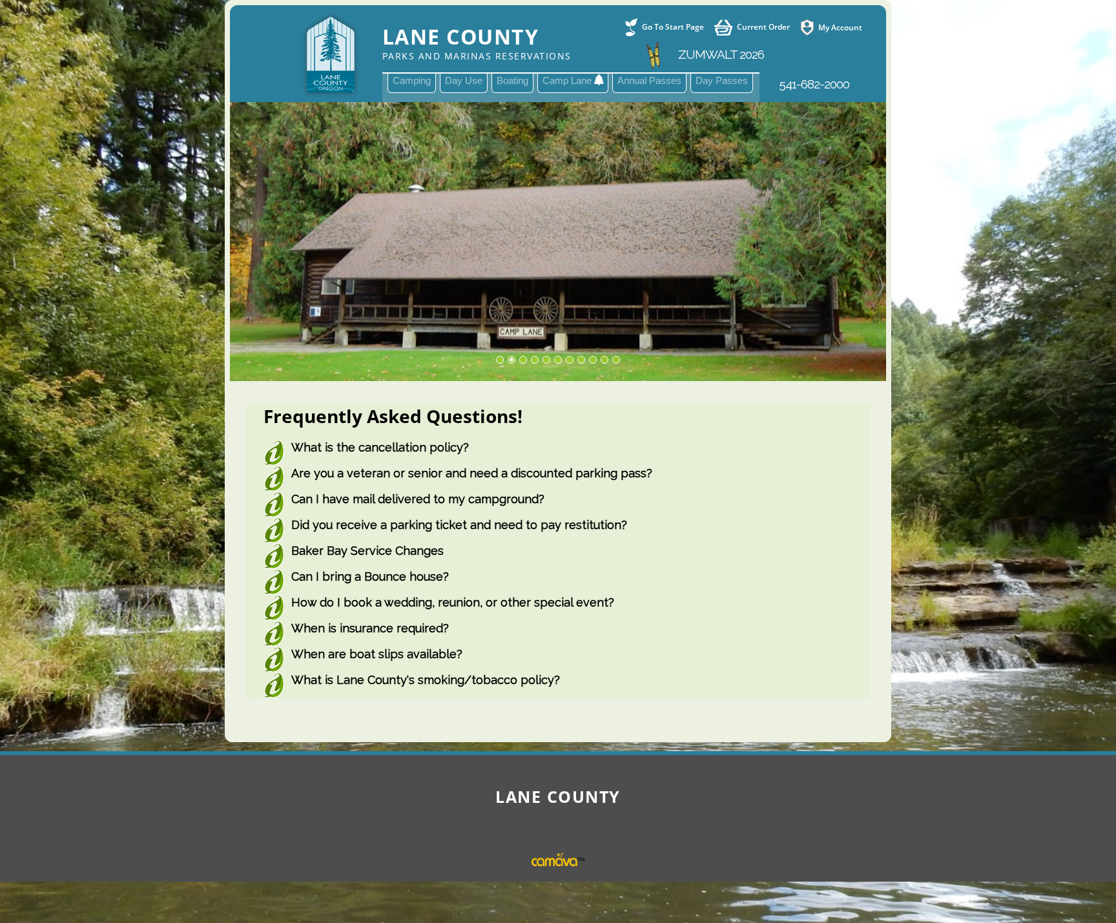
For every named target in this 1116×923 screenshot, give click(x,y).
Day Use (463, 80)
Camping (412, 80)
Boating (512, 80)
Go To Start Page (673, 27)
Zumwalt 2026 (720, 54)
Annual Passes (649, 80)
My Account (840, 26)
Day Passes (722, 80)
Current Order (763, 27)
